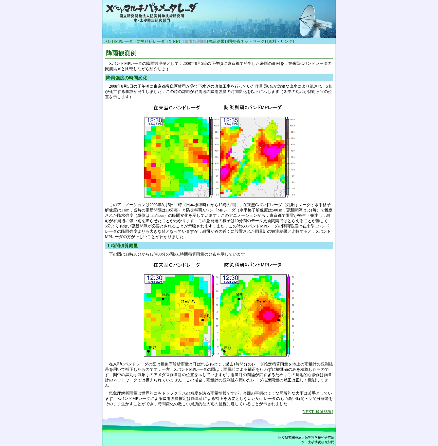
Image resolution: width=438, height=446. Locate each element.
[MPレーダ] (124, 41)
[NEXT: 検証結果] (317, 412)
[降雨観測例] (194, 41)
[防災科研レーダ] (150, 41)
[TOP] (107, 41)
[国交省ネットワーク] (246, 41)
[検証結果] (216, 41)
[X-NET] (174, 41)
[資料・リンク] (280, 41)
